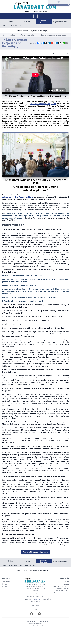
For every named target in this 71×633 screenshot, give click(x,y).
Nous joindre (35, 606)
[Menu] (35, 16)
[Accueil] (3, 35)
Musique (27, 22)
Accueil (31, 594)
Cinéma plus (6, 586)
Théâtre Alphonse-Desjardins (43, 104)
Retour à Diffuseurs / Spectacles (35, 552)
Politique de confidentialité (35, 626)
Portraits (45, 599)
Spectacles (6, 582)
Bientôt (31, 596)
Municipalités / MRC (10, 26)
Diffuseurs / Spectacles (44, 22)
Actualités (12, 35)
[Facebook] (31, 614)
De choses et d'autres (27, 26)
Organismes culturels (60, 22)
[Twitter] (39, 613)
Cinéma (10, 22)
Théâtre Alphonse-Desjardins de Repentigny (52, 35)
